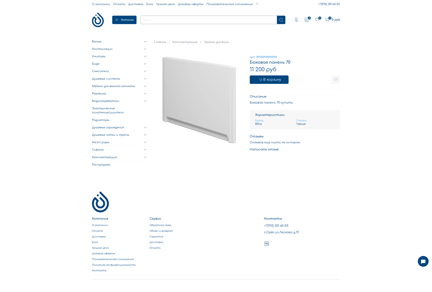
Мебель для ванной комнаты (113, 86)
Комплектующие (184, 42)
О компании (101, 4)
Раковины (99, 93)
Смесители (100, 71)
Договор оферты (190, 4)
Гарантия (156, 236)
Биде (95, 63)
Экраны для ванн (216, 42)
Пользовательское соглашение (229, 4)
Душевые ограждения (108, 127)
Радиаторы (100, 120)
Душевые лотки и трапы (110, 134)
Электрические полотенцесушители (108, 110)
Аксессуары (100, 142)
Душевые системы (106, 78)
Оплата (119, 4)
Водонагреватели (105, 101)
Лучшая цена (165, 4)
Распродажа (101, 164)
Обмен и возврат (161, 231)
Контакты (99, 270)
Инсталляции (102, 49)
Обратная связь (160, 225)
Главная (160, 42)
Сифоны (98, 149)
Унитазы (98, 56)
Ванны (96, 41)
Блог (149, 4)
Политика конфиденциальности (114, 265)
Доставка (135, 4)
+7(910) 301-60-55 (329, 4)
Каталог (127, 19)
